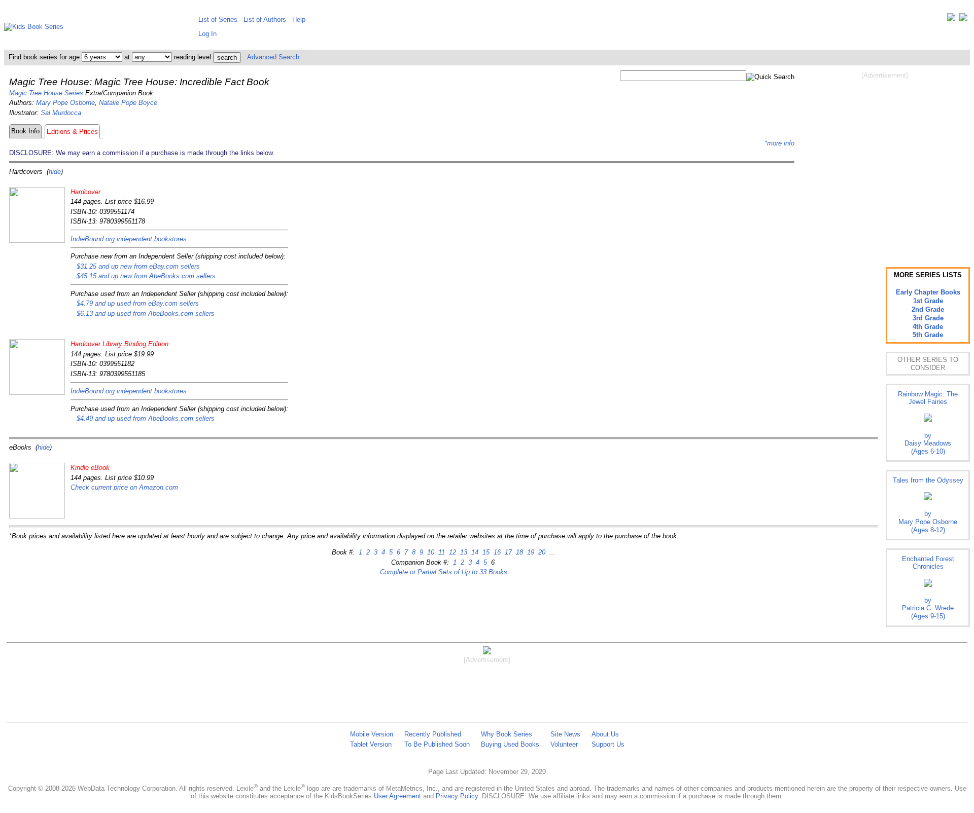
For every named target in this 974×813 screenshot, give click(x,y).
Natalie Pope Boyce (128, 102)
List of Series (217, 19)
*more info (779, 143)
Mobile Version (371, 734)
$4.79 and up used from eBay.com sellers (138, 303)
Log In (207, 34)
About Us (605, 734)
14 (473, 552)
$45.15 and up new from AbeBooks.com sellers (146, 276)
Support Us (608, 744)
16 (496, 552)
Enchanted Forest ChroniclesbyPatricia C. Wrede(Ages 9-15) (928, 587)
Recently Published (432, 734)
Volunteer (564, 744)
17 (507, 552)
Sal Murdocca (61, 113)
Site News (565, 734)
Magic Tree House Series (46, 93)
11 (440, 552)
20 (540, 552)
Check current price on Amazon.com (124, 487)
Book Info (25, 131)
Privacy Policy (457, 796)
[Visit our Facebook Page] (963, 19)
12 (451, 552)
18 (518, 552)
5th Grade (928, 335)
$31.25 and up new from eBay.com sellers (138, 266)
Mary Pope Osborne (65, 102)
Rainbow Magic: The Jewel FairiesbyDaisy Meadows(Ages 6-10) (928, 422)
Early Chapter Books (928, 292)
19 (529, 552)
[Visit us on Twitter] (951, 19)
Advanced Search (273, 57)
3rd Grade (928, 318)
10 (429, 552)
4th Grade (928, 326)
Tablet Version (371, 744)
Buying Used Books (510, 744)
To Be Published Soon (437, 744)
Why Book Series (506, 734)
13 (462, 552)
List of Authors (265, 19)
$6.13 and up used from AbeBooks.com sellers (146, 313)
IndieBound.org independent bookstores (129, 239)
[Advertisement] (884, 161)
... (551, 552)
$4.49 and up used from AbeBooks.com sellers (146, 418)
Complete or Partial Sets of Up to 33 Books (443, 572)
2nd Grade (928, 309)
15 (485, 552)
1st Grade (928, 301)
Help (298, 19)
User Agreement (397, 796)
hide (55, 171)
